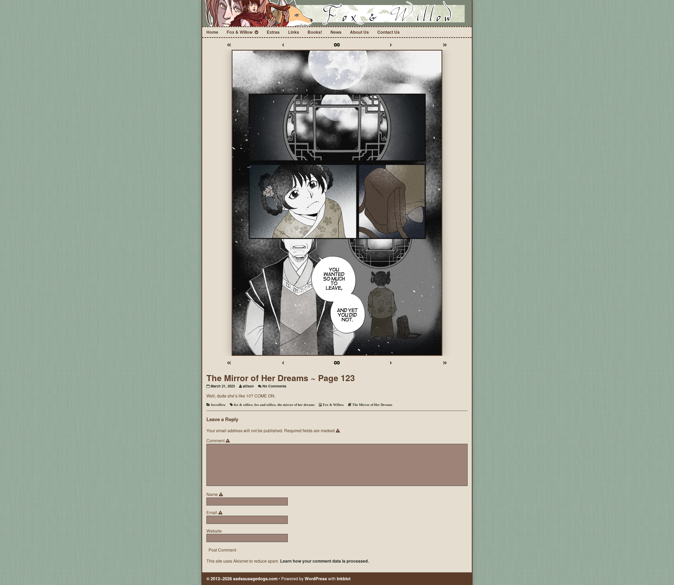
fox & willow (243, 404)
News (335, 32)
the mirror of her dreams (296, 404)
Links (293, 32)
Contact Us (388, 32)
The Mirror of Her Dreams (372, 404)
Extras (273, 32)
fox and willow (265, 404)
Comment (218, 441)
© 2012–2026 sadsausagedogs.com (241, 579)
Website (214, 531)
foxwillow (218, 404)
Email (215, 512)
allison (248, 386)
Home (212, 32)
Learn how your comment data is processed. (324, 561)
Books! (315, 32)
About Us (359, 32)
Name (215, 494)
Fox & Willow (239, 32)
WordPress (316, 579)
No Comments (274, 386)
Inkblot (343, 579)
